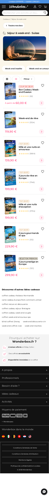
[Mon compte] (35, 6)
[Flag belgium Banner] (13, 436)
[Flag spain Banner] (2, 436)
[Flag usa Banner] (29, 436)
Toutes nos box (15, 25)
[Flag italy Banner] (7, 436)
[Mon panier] (45, 6)
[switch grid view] (7, 79)
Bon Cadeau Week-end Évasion (29, 90)
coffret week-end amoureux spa (16, 317)
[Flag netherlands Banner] (23, 436)
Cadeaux (6, 19)
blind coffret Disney (11, 321)
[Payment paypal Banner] (5, 416)
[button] (44, 492)
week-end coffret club (12, 326)
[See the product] (41, 103)
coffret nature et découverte (15, 304)
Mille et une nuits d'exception (28, 205)
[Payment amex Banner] (19, 416)
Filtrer (27, 79)
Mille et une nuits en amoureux (29, 148)
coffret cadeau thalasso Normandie (18, 295)
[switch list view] (16, 79)
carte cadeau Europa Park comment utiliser (22, 300)
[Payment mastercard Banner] (25, 416)
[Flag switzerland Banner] (18, 436)
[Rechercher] (44, 12)
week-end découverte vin (34, 321)
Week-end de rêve (28, 118)
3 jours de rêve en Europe (28, 176)
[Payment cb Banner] (13, 416)
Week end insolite (13, 68)
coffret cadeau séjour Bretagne (16, 308)
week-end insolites (33, 326)
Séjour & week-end (19, 19)
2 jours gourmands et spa (29, 234)
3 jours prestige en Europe (28, 263)
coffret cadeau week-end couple (16, 313)
